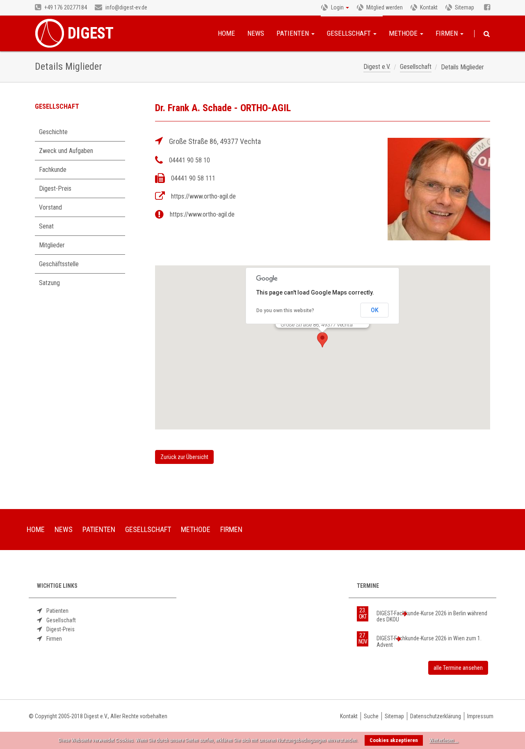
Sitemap (464, 7)
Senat (46, 226)
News (255, 33)
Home (226, 33)
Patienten (293, 33)
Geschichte (53, 132)
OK (375, 310)
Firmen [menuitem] (231, 529)
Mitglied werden (384, 7)
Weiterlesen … (444, 740)
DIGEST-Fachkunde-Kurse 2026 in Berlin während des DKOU (432, 616)
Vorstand (50, 207)
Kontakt (429, 7)
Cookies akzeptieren (394, 740)
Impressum (480, 716)
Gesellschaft (349, 33)
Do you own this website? (285, 310)
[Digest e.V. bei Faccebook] (487, 8)
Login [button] (337, 7)
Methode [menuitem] (195, 529)
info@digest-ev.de (125, 7)
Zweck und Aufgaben (66, 151)
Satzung (49, 283)
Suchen (486, 34)
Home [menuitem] (36, 529)
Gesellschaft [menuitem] (148, 529)
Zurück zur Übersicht (184, 457)
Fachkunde (52, 170)
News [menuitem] (64, 529)
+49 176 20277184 (65, 7)
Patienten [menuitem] (98, 529)
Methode (404, 33)
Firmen (447, 33)
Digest (91, 33)
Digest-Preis (55, 188)
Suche (371, 716)
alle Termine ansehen (458, 668)
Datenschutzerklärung (435, 716)
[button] (322, 339)
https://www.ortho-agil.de (203, 196)
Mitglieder (52, 245)
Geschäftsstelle (59, 264)
